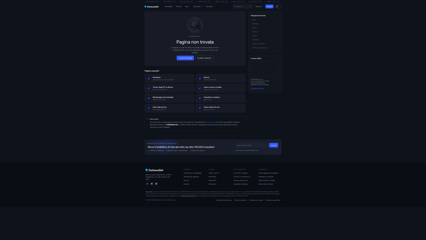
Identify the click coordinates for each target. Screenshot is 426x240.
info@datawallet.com (257, 88)
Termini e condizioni (240, 200)
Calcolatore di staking (266, 177)
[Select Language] (278, 6)
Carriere (186, 180)
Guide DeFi (212, 180)
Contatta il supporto (204, 58)
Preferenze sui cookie (256, 200)
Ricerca (178, 6)
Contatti (186, 184)
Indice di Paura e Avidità (267, 180)
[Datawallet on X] (147, 184)
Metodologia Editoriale (189, 196)
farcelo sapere (210, 122)
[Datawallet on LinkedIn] (156, 184)
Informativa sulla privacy (224, 200)
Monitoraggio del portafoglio (268, 173)
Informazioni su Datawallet (193, 173)
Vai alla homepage (185, 58)
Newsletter (169, 6)
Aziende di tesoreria (241, 180)
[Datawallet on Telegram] (152, 184)
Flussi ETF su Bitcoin (241, 173)
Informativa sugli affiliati (273, 200)
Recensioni (212, 184)
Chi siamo (209, 6)
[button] (278, 6)
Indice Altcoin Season (266, 184)
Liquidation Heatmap (241, 184)
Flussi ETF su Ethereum (242, 177)
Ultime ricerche (214, 173)
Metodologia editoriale (191, 177)
